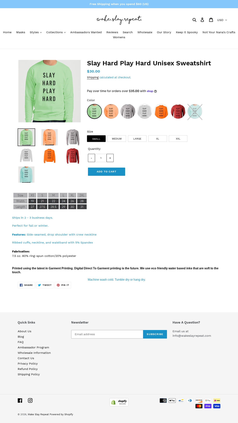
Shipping (93, 77)
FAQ (21, 342)
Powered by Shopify (61, 414)
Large (137, 138)
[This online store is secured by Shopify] (119, 405)
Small (96, 139)
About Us (24, 331)
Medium (117, 138)
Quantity (94, 149)
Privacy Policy (28, 363)
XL (157, 138)
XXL (178, 138)
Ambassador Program (33, 347)
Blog (21, 336)
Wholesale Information (34, 353)
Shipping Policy (29, 374)
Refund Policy (28, 369)
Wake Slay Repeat (38, 414)
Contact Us (26, 358)
